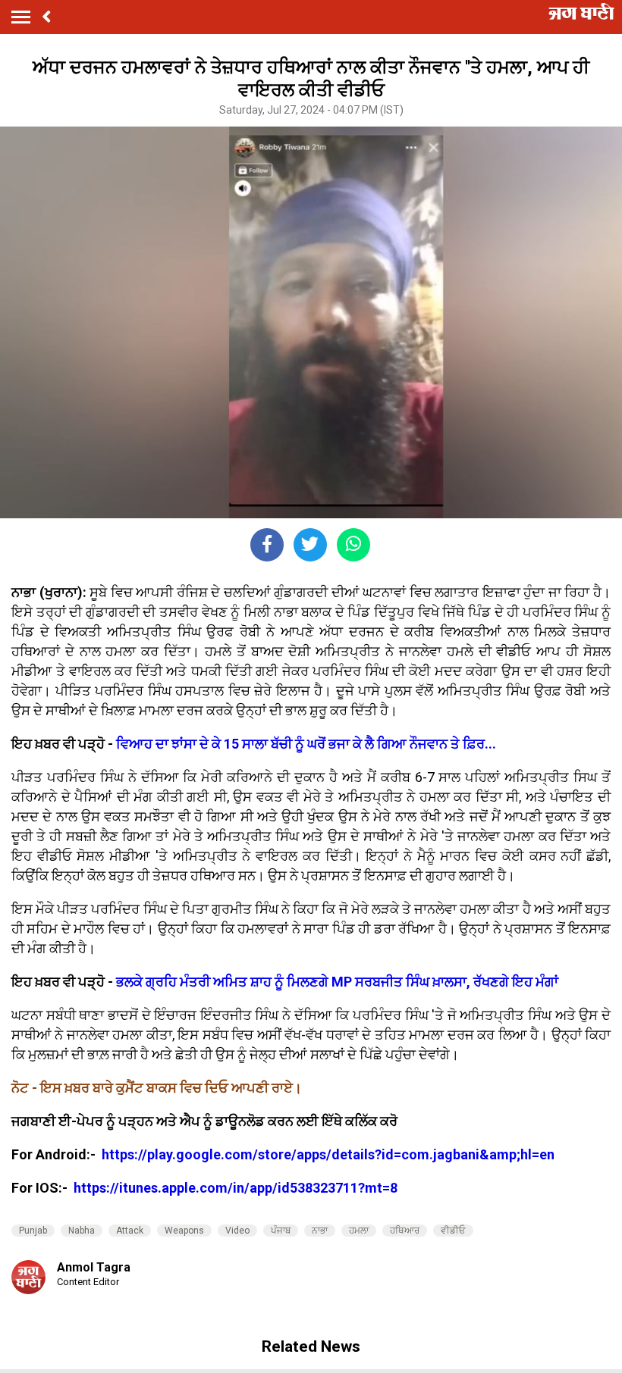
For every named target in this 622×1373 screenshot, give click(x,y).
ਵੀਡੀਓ (453, 1230)
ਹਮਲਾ (359, 1230)
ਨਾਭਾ (320, 1230)
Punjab (33, 1230)
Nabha (81, 1230)
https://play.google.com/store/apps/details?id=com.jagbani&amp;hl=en (330, 1154)
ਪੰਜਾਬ (281, 1230)
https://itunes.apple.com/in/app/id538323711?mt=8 (235, 1188)
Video (237, 1230)
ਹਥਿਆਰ (404, 1230)
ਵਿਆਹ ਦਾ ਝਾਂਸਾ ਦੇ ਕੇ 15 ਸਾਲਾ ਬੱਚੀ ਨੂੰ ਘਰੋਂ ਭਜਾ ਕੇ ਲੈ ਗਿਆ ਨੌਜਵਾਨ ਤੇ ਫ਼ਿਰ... (306, 744)
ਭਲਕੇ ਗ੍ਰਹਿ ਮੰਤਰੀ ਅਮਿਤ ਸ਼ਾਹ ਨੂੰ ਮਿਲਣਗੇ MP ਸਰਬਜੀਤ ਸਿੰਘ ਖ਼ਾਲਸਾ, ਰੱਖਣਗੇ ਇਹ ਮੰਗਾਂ (337, 982)
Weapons (184, 1230)
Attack (129, 1230)
